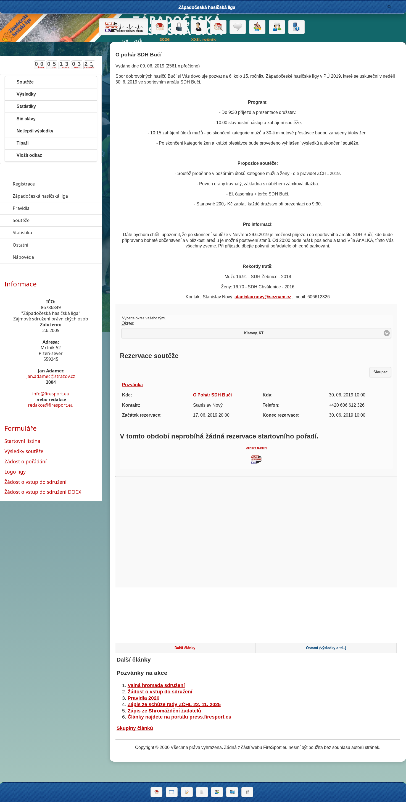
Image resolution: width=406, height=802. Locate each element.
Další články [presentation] (185, 648)
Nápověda (49, 257)
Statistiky (26, 106)
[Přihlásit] (179, 27)
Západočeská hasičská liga (57, 196)
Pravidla (46, 208)
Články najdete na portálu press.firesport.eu (179, 717)
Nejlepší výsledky (35, 131)
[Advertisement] (257, 620)
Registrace (24, 184)
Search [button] (389, 6)
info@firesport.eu (50, 394)
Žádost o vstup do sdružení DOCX (42, 491)
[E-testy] (257, 27)
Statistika (48, 232)
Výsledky (26, 94)
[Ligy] (247, 792)
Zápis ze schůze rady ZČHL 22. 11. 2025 (174, 704)
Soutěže (25, 82)
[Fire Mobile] (296, 27)
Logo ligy (15, 471)
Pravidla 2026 (143, 698)
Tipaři (22, 143)
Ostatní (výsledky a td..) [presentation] (326, 648)
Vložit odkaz (29, 155)
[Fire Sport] (123, 26)
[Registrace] (199, 27)
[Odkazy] (218, 27)
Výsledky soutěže (23, 451)
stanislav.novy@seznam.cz (262, 296)
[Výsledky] (202, 792)
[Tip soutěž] (217, 792)
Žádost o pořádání (25, 461)
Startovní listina (22, 441)
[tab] (184, 648)
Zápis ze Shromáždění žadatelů (164, 711)
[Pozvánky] (172, 792)
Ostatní (46, 245)
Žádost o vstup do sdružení (160, 691)
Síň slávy (26, 118)
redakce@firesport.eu (50, 405)
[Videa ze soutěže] (232, 792)
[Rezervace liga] (187, 792)
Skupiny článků (135, 728)
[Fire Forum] (277, 27)
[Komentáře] (238, 27)
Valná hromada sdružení (156, 685)
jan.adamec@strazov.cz (51, 376)
